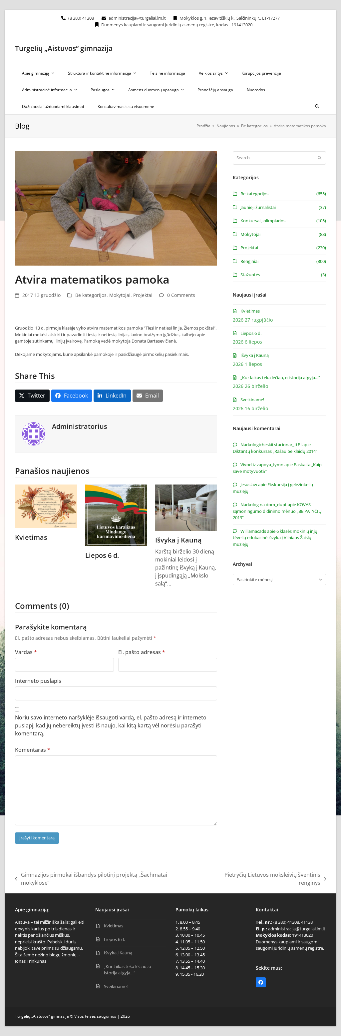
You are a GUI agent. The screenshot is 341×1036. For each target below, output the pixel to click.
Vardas (26, 652)
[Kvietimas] (46, 506)
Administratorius (79, 426)
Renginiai (249, 261)
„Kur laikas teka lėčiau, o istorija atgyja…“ (280, 378)
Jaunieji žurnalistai (258, 207)
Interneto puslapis (38, 680)
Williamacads (253, 531)
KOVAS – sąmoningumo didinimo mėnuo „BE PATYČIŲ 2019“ (277, 511)
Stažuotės (250, 275)
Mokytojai (120, 295)
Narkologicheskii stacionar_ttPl (270, 445)
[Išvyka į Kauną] (186, 507)
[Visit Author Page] (33, 433)
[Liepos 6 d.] (116, 514)
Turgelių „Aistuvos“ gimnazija (64, 48)
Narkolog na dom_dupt (263, 505)
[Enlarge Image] (116, 208)
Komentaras (32, 749)
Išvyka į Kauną (178, 539)
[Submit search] (319, 158)
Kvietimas (31, 537)
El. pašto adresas (141, 652)
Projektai (143, 295)
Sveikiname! (252, 400)
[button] (317, 106)
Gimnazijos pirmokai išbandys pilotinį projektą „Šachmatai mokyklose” (91, 879)
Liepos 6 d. (102, 555)
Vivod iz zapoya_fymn (261, 465)
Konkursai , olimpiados (262, 221)
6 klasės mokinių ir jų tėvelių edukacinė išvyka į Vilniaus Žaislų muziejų (275, 537)
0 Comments (181, 295)
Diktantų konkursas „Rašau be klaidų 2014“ (275, 451)
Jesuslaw (248, 485)
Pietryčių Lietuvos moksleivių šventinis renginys (261, 879)
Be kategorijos (91, 295)
